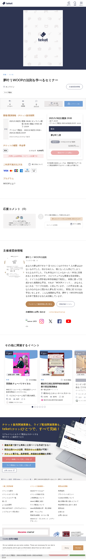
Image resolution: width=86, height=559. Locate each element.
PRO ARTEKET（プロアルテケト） (14, 508)
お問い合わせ (63, 515)
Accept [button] (78, 548)
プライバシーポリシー (66, 494)
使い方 (4, 501)
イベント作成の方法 (37, 494)
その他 (11, 74)
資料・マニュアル (36, 512)
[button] (32, 407)
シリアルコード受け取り (10, 512)
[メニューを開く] (81, 3)
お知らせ (61, 512)
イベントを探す (7, 491)
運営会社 (61, 508)
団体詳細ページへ (65, 304)
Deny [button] (67, 548)
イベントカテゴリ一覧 (10, 494)
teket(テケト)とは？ (37, 491)
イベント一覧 (27, 479)
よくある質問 (7, 505)
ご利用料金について (37, 498)
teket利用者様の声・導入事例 (40, 508)
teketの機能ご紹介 (36, 501)
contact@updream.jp (57, 312)
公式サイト (31, 322)
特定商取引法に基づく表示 (67, 505)
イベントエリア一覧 (9, 498)
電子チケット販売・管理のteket (10, 479)
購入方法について (37, 164)
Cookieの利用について (66, 498)
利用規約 (61, 491)
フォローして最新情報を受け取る (40, 304)
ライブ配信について (37, 505)
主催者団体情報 (74, 87)
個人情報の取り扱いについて (68, 501)
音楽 (4, 74)
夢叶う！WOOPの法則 (36, 257)
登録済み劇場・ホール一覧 (39, 515)
